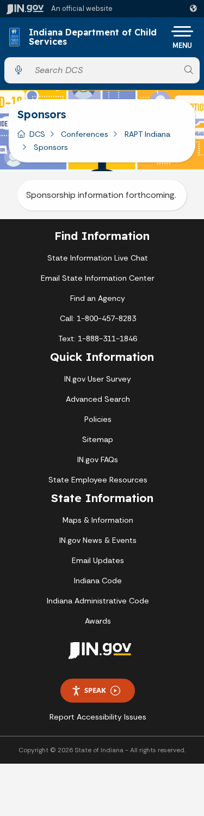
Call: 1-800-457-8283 (98, 318)
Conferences (84, 134)
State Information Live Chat (97, 258)
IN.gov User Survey (97, 379)
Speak (95, 690)
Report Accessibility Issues (98, 717)
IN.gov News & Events (98, 540)
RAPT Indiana (147, 134)
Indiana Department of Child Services (93, 37)
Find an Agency (97, 298)
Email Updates (98, 560)
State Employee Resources (97, 480)
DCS (37, 134)
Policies (98, 419)
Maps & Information (98, 520)
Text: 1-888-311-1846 (97, 338)
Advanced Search (98, 399)
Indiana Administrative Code (98, 601)
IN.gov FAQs (97, 459)
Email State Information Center (97, 278)
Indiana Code (98, 580)
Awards (98, 621)
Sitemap (97, 439)
